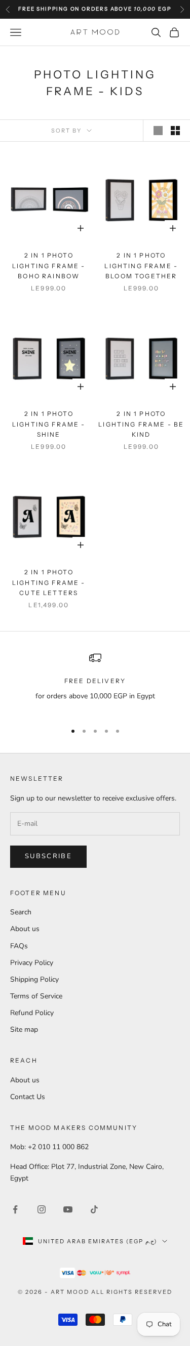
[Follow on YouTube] (68, 1209)
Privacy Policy (31, 963)
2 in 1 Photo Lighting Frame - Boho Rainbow (49, 265)
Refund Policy (32, 1013)
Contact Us (27, 1097)
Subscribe (48, 856)
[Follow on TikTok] (94, 1209)
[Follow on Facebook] (15, 1209)
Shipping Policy (34, 979)
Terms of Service (36, 996)
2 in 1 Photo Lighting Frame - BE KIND (141, 424)
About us (25, 929)
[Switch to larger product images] (158, 130)
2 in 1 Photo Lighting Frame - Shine (49, 424)
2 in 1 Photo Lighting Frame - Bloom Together (141, 265)
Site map (24, 1029)
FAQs (19, 946)
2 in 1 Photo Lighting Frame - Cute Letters (49, 582)
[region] (95, 683)
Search (20, 912)
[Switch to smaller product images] (175, 130)
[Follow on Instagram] (41, 1209)
